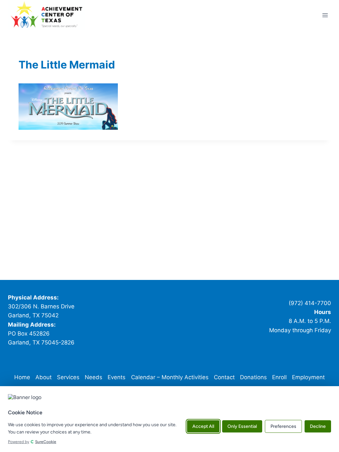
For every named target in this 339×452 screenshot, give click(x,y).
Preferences (283, 426)
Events (116, 377)
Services (68, 377)
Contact (224, 377)
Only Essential (242, 426)
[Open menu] (325, 15)
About (43, 377)
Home (22, 377)
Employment (308, 377)
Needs (93, 377)
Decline (318, 426)
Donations (253, 377)
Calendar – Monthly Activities (170, 377)
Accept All (203, 426)
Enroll (279, 377)
